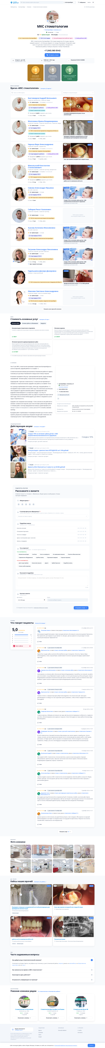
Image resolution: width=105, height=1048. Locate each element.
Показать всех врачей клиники (52, 309)
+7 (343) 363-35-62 (52, 50)
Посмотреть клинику (23, 1018)
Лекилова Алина (45, 630)
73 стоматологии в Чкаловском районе (49, 991)
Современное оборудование (25, 557)
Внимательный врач (23, 554)
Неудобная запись (67, 563)
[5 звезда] (33, 504)
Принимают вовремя (52, 557)
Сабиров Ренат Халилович (39, 209)
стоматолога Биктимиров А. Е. (71, 630)
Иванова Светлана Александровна (43, 291)
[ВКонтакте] (58, 398)
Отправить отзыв (80, 607)
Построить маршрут (63, 387)
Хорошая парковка (65, 557)
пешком (61, 963)
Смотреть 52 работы (40, 881)
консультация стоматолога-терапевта (23, 328)
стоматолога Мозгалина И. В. (80, 753)
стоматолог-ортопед (44, 169)
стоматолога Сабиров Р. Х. (72, 711)
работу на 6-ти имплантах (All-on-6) (22, 939)
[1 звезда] (18, 504)
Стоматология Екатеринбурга (35, 76)
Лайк (40, 641)
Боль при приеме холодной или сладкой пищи (68, 907)
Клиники (40, 1032)
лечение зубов (15, 323)
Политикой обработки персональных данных (66, 1045)
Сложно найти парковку (24, 566)
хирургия (43, 323)
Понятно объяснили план (73, 554)
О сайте (80, 1030)
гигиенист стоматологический (35, 273)
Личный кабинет (62, 1030)
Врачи (40, 1030)
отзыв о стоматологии (62, 753)
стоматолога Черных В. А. (78, 650)
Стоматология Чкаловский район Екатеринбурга (69, 76)
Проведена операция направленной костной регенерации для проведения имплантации (31, 907)
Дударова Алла (45, 793)
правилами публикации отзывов (41, 607)
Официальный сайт (64, 394)
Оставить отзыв (53, 55)
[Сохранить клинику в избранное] (58, 21)
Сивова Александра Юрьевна (41, 188)
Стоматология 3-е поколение (24, 1009)
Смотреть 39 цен (44, 319)
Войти (89, 2)
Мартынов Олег (45, 650)
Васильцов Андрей (46, 753)
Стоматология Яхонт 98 (81, 1009)
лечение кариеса (59, 328)
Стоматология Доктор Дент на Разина (52, 1009)
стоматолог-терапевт (33, 123)
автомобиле (72, 963)
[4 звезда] (30, 504)
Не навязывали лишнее (58, 554)
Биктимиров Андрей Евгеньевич (42, 98)
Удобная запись (39, 557)
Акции (40, 1036)
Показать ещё (64, 831)
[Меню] (93, 2)
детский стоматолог (33, 190)
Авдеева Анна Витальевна (48, 670)
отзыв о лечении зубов (60, 650)
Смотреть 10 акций (39, 426)
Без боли (34, 554)
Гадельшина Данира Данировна (42, 271)
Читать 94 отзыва (40, 623)
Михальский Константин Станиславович (39, 166)
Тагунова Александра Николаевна (43, 249)
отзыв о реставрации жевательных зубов (65, 793)
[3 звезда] (26, 504)
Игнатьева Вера (45, 773)
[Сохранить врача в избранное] (24, 99)
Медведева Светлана (47, 731)
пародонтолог (42, 146)
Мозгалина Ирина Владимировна (43, 121)
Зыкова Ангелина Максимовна (41, 228)
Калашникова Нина (46, 813)
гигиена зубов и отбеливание (30, 323)
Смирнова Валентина (47, 711)
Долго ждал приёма (23, 563)
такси (23, 965)
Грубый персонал (55, 563)
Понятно (91, 1045)
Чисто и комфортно (44, 554)
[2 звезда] (22, 504)
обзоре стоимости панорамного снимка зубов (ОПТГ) (25, 407)
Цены (39, 1034)
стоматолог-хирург (45, 100)
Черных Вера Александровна (40, 144)
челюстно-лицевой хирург (44, 293)
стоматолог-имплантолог (34, 100)
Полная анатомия (59, 939)
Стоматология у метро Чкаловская (52, 76)
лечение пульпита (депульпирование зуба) (25, 342)
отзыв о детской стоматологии (66, 731)
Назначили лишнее (36, 563)
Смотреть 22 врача (45, 88)
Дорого (46, 563)
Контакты (80, 1032)
